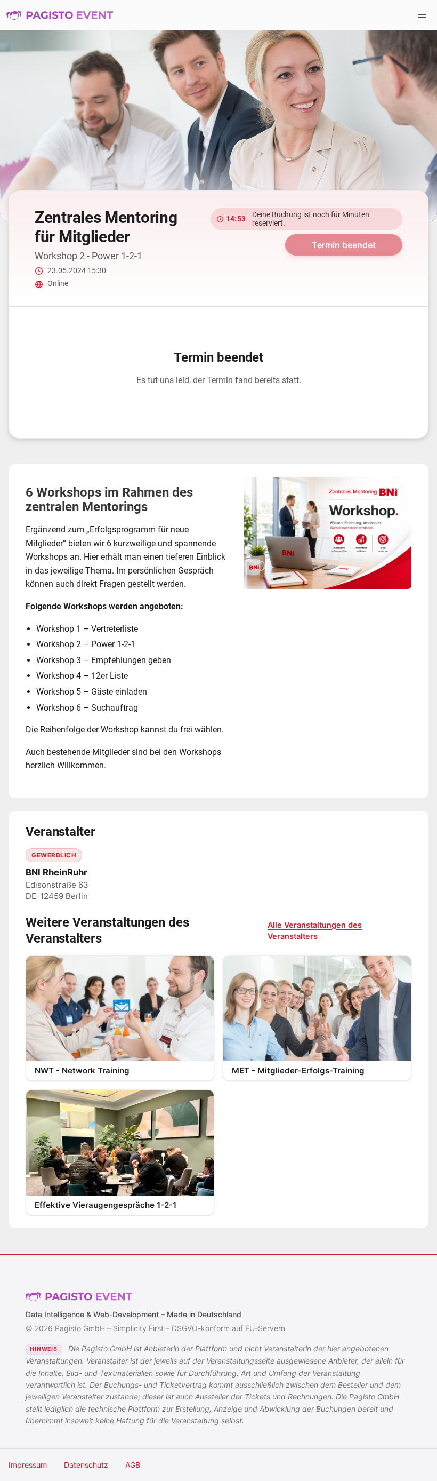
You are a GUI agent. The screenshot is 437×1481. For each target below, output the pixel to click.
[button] (422, 15)
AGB (132, 1464)
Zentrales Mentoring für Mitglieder (106, 227)
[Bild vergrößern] (327, 533)
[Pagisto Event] (59, 15)
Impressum (28, 1464)
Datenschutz (86, 1464)
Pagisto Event (59, 14)
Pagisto (79, 1296)
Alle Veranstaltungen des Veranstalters (315, 930)
